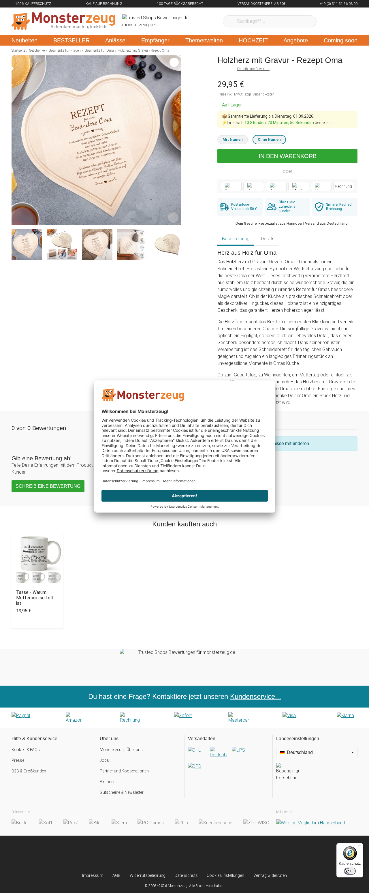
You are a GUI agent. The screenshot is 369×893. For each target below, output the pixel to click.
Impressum (92, 875)
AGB (116, 875)
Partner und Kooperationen (124, 771)
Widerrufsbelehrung (147, 875)
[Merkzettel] (328, 21)
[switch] (350, 871)
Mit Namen (233, 139)
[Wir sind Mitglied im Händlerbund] (310, 822)
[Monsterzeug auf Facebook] (173, 854)
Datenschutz (186, 875)
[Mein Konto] (345, 21)
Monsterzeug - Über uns (121, 749)
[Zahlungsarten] (184, 718)
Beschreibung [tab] (235, 238)
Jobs (104, 760)
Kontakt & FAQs (26, 749)
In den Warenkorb (288, 156)
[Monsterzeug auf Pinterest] (195, 854)
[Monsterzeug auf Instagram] (150, 854)
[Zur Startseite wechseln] (63, 21)
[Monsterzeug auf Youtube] (218, 854)
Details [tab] (267, 238)
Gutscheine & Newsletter (122, 792)
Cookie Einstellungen (225, 875)
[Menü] (359, 846)
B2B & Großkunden (29, 771)
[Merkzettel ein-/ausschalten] (173, 217)
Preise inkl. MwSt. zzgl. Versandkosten (245, 94)
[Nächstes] (174, 140)
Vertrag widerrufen (270, 875)
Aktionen (108, 781)
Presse (18, 760)
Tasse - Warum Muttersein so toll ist (34, 598)
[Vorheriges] (17, 140)
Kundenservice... (255, 696)
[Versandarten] (228, 763)
